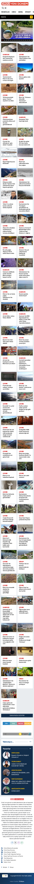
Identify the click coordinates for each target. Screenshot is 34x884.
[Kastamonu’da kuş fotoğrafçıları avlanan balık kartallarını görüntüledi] (25, 529)
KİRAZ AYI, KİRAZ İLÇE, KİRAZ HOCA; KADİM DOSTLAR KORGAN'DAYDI (21, 782)
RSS (6, 875)
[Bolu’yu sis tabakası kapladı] (9, 466)
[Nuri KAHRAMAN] (6, 781)
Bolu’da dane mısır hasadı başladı (7, 662)
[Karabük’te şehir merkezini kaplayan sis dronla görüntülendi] (9, 396)
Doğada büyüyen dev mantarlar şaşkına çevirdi (8, 58)
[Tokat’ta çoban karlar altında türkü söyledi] (9, 194)
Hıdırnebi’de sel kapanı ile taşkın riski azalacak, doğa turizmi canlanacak (8, 433)
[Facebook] (12, 842)
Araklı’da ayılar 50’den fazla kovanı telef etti (24, 143)
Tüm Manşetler (8, 858)
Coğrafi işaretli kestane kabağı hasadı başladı (8, 519)
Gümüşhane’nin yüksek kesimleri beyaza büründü (24, 183)
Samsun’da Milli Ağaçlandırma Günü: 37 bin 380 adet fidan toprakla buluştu (24, 319)
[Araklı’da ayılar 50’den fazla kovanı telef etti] (25, 132)
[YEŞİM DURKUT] (6, 764)
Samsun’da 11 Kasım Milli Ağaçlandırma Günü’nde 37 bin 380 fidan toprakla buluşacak (8, 615)
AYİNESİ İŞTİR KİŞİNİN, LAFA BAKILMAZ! (20, 773)
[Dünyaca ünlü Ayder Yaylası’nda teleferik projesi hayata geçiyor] (9, 172)
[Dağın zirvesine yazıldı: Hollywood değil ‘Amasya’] (25, 627)
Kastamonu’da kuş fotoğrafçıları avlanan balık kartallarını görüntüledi (25, 541)
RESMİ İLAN (5, 12)
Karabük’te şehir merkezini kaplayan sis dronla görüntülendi (8, 409)
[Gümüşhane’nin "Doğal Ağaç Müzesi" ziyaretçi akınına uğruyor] (9, 671)
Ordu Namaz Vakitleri (10, 852)
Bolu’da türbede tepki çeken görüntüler (8, 495)
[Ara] (3, 8)
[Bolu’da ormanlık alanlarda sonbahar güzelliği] (9, 578)
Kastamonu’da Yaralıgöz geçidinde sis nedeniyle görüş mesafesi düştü (24, 207)
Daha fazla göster (17, 715)
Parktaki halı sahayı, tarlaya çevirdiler (8, 387)
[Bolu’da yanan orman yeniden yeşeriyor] (25, 330)
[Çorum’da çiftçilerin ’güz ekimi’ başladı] (9, 132)
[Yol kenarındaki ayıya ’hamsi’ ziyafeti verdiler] (9, 88)
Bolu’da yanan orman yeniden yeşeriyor (24, 341)
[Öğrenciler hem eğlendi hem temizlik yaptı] (25, 600)
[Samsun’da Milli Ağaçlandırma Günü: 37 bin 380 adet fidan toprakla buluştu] (25, 306)
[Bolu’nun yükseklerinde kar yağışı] (25, 152)
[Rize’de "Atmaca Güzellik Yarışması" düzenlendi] (25, 88)
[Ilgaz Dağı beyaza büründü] (9, 152)
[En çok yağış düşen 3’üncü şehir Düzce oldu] (9, 240)
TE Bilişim (21, 881)
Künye (12, 867)
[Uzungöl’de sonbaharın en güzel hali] (9, 444)
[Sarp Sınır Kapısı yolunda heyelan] (25, 508)
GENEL (20, 12)
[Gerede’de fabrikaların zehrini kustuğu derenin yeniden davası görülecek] (9, 554)
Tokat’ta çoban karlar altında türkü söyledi (8, 205)
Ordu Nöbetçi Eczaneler (11, 848)
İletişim (5, 867)
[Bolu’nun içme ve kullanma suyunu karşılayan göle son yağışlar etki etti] (9, 627)
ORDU (14, 12)
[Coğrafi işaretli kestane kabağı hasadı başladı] (9, 508)
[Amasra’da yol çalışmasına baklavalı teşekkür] (25, 240)
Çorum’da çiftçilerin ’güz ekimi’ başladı (8, 143)
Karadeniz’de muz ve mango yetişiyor (24, 682)
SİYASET (28, 12)
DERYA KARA (15, 753)
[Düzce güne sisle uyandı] (25, 67)
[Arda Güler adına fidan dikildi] (9, 306)
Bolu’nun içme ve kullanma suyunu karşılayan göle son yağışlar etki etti (8, 640)
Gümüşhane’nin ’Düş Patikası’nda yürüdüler (25, 58)
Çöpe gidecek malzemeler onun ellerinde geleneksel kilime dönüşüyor (9, 706)
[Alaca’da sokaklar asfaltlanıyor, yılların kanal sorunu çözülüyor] (9, 218)
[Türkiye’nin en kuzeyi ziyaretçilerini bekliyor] (25, 554)
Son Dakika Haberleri (10, 860)
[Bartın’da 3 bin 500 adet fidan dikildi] (9, 330)
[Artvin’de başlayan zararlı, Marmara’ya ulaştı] (9, 351)
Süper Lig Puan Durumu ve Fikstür (13, 856)
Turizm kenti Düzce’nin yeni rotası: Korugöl (8, 78)
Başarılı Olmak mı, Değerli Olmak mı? (20, 756)
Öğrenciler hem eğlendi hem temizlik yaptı (24, 611)
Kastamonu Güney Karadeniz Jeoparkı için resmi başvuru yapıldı (25, 497)
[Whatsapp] (21, 842)
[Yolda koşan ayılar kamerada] (25, 651)
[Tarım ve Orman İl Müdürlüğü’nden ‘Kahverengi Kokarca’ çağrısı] (25, 218)
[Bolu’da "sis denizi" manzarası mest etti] (25, 376)
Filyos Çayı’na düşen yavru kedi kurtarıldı (25, 589)
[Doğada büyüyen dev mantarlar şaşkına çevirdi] (9, 47)
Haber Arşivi (7, 862)
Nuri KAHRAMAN (17, 779)
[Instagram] (18, 842)
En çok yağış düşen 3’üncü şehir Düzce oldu (8, 251)
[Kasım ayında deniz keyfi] (25, 284)
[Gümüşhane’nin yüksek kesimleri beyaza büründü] (25, 172)
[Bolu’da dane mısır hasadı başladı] (9, 651)
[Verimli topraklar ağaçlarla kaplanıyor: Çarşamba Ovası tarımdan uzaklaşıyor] (25, 351)
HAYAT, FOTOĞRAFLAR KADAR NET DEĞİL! (19, 765)
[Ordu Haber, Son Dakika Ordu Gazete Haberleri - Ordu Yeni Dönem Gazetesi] (14, 3)
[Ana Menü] (5, 8)
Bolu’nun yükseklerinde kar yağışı (24, 163)
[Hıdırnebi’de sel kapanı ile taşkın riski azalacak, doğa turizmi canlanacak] (9, 420)
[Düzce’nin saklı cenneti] (25, 466)
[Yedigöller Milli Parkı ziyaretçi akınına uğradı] (25, 420)
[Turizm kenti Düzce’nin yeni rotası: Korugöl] (9, 67)
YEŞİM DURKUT (16, 761)
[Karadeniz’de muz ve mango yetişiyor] (25, 671)
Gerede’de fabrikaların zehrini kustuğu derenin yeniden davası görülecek (9, 567)
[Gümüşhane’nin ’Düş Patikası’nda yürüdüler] (25, 47)
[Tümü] (30, 742)
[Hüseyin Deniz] (6, 772)
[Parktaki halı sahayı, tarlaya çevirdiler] (9, 376)
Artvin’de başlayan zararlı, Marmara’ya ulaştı (9, 361)
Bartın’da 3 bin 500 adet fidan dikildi (8, 341)
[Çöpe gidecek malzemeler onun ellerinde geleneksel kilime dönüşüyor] (9, 693)
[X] (15, 842)
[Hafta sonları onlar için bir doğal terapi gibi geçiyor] (25, 396)
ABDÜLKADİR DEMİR (18, 788)
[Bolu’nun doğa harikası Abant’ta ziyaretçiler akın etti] (25, 444)
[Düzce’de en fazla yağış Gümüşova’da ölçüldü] (9, 284)
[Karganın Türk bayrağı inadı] (25, 110)
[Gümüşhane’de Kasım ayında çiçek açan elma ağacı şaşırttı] (25, 262)
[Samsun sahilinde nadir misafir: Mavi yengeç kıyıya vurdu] (9, 262)
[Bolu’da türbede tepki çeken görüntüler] (9, 485)
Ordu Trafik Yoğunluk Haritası (12, 854)
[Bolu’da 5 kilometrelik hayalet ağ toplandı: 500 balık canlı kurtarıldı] (9, 529)
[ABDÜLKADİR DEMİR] (6, 790)
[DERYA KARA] (6, 755)
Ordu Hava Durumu (9, 850)
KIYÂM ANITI (16, 791)
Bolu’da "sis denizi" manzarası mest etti (25, 387)
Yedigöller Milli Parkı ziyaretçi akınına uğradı (24, 431)
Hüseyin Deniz (17, 770)
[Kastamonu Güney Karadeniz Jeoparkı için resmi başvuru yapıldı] (25, 485)
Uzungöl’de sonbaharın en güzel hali (7, 455)
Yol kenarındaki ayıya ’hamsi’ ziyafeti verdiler (8, 99)
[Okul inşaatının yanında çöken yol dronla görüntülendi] (9, 110)
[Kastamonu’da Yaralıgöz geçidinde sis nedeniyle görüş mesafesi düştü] (25, 194)
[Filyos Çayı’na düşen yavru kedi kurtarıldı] (25, 578)
